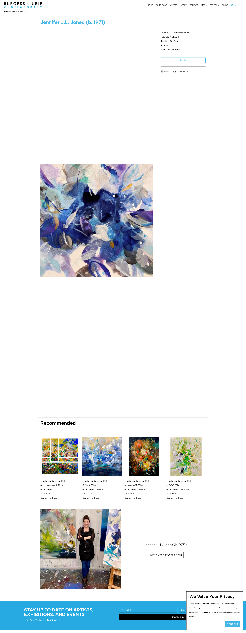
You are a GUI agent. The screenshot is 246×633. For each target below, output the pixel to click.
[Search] (232, 5)
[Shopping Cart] (236, 5)
